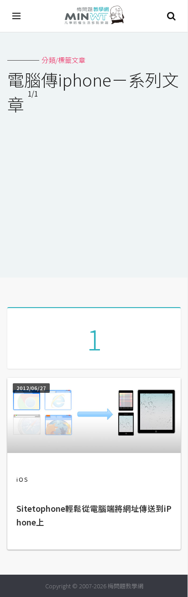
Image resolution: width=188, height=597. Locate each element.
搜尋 (171, 16)
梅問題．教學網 (94, 16)
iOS (22, 479)
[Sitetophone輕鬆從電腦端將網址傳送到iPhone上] (94, 450)
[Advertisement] (94, 190)
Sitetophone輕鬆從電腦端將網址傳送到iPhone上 (94, 515)
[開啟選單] (16, 16)
